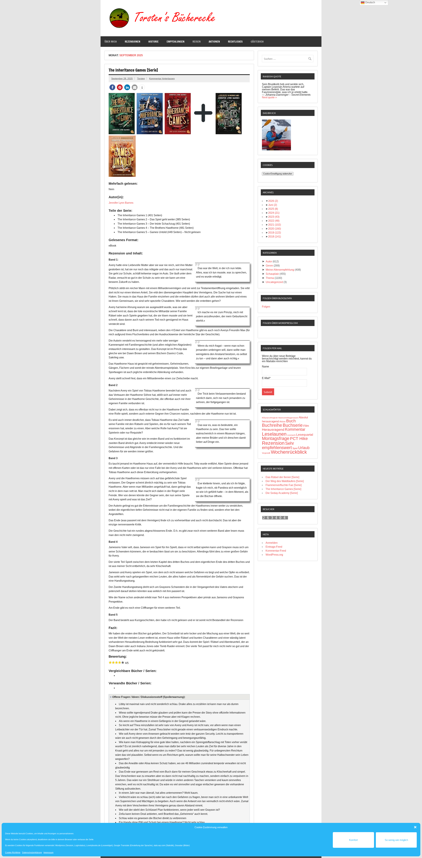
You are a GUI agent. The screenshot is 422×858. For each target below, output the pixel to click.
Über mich (111, 41)
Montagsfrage (275, 438)
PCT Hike (299, 438)
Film (306, 425)
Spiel (295, 448)
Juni (272, 204)
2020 (274, 228)
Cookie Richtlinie (12, 852)
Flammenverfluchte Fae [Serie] (283, 485)
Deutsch (370, 2)
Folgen (266, 306)
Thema (270, 278)
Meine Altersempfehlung (280, 269)
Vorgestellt (266, 453)
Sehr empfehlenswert (278, 445)
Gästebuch (257, 41)
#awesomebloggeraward (288, 418)
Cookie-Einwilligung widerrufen (277, 173)
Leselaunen (274, 434)
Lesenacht (291, 435)
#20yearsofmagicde (270, 418)
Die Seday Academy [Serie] (282, 493)
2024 (273, 212)
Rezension (273, 443)
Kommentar (295, 429)
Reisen (197, 41)
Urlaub (304, 448)
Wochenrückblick (289, 452)
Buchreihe (272, 425)
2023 (273, 216)
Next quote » (269, 97)
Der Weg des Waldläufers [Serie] (285, 481)
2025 (273, 208)
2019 (274, 232)
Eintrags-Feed (274, 546)
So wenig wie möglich (396, 840)
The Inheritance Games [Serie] (133, 70)
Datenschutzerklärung (32, 852)
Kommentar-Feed (276, 550)
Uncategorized (274, 282)
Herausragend (273, 430)
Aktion (282, 421)
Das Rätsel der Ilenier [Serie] (282, 477)
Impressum (48, 852)
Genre (269, 265)
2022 (273, 220)
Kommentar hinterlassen (162, 78)
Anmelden (272, 542)
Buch (291, 421)
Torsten (141, 78)
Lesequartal (304, 434)
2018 (274, 236)
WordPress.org (274, 554)
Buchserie (293, 425)
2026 (273, 201)
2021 (274, 224)
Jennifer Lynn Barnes (121, 202)
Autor (269, 261)
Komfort (353, 840)
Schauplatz (272, 273)
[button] (415, 827)
